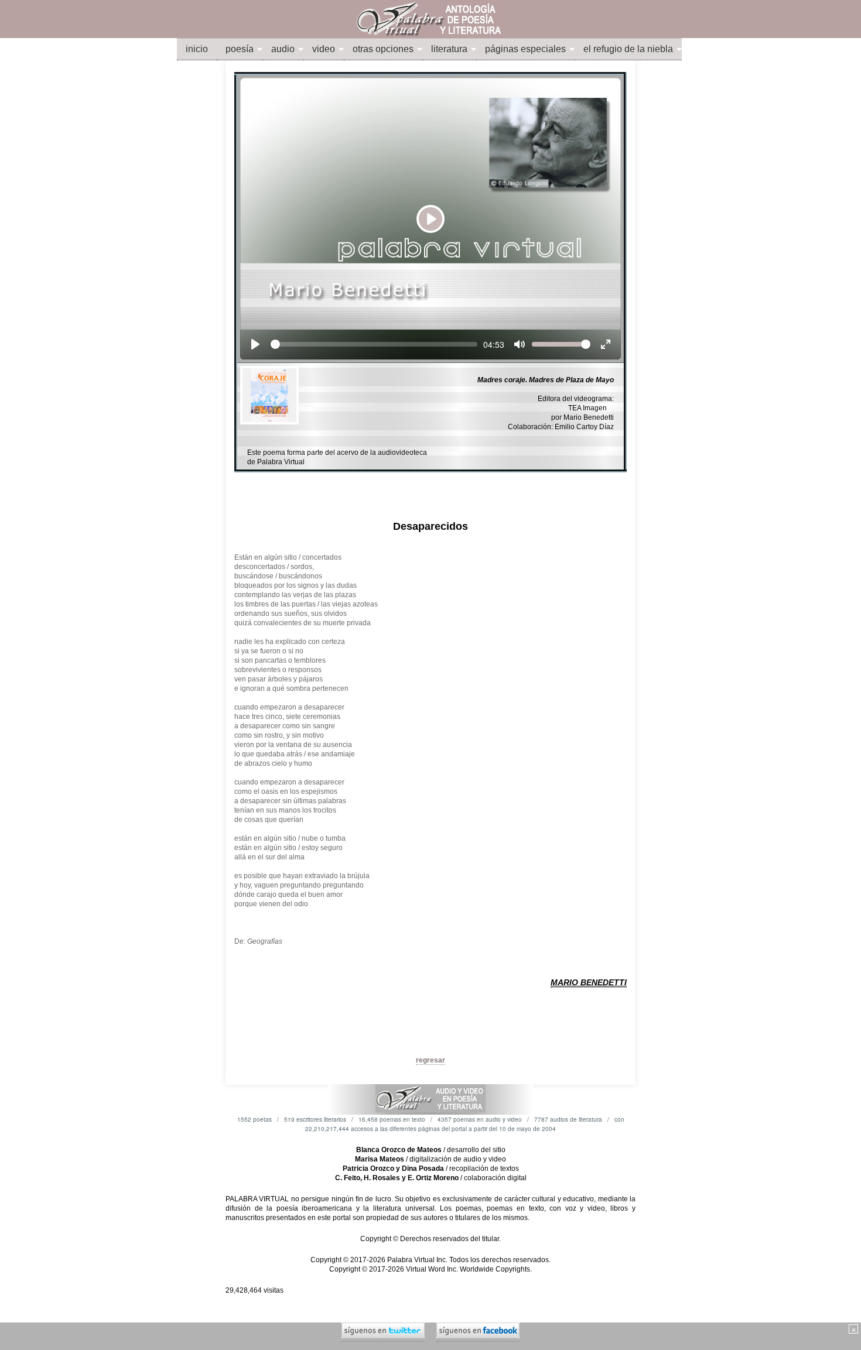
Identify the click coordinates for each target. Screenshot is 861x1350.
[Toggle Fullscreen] (605, 344)
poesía (240, 49)
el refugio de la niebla (628, 49)
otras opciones (383, 49)
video (323, 49)
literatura (449, 49)
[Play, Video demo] (255, 344)
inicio (197, 49)
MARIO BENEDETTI (589, 982)
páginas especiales (525, 49)
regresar (430, 1060)
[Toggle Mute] (519, 344)
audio (283, 49)
